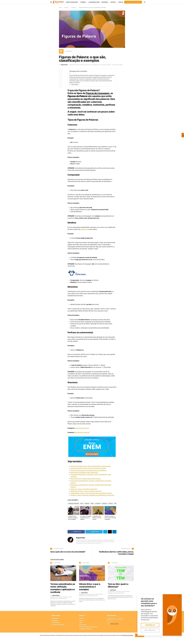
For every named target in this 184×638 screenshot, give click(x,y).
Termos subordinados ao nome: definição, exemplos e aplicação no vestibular (62, 588)
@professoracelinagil (82, 428)
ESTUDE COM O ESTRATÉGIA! (133, 2)
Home (60, 7)
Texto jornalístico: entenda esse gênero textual (85, 479)
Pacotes (81, 618)
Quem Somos (55, 618)
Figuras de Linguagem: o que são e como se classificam (88, 470)
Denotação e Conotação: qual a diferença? (84, 472)
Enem (80, 622)
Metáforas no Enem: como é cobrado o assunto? (85, 491)
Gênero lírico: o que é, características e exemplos (90, 587)
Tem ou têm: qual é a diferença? (118, 585)
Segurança (54, 620)
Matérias (66, 7)
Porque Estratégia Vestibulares (88, 626)
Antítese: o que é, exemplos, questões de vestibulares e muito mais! (92, 495)
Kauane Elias (84, 592)
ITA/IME (81, 620)
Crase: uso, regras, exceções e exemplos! (83, 489)
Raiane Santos (55, 595)
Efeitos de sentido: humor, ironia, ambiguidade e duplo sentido (90, 466)
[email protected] (114, 623)
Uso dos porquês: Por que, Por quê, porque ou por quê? (88, 468)
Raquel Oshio (64, 64)
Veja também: (74, 84)
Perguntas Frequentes (85, 629)
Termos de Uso (55, 622)
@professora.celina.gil (82, 432)
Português (73, 7)
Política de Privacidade (58, 624)
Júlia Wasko (113, 590)
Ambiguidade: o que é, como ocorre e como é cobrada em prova (91, 493)
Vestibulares (83, 624)
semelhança (84, 229)
